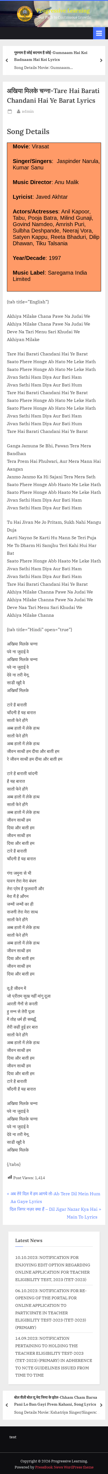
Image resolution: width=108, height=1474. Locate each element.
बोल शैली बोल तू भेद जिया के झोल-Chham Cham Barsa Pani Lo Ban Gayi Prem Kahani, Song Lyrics (55, 1401)
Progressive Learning (63, 10)
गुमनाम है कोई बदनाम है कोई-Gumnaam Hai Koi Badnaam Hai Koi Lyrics (51, 56)
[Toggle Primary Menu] (99, 33)
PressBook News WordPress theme (64, 1467)
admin (28, 111)
